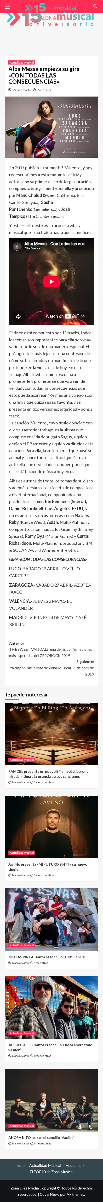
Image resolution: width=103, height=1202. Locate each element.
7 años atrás (44, 90)
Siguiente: (52, 667)
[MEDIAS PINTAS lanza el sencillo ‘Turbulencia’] (51, 919)
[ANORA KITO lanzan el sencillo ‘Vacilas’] (51, 1100)
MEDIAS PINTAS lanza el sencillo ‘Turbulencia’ (46, 957)
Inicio (20, 1165)
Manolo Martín (21, 90)
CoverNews (49, 1194)
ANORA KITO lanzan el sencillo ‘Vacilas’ (41, 1137)
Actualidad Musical (22, 62)
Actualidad (75, 1165)
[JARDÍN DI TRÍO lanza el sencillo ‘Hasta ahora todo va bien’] (51, 1007)
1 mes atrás (41, 962)
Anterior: (50, 649)
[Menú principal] (9, 6)
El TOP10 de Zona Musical (52, 1171)
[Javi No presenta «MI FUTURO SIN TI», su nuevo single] (51, 827)
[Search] (95, 6)
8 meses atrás (42, 1055)
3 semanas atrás (44, 782)
